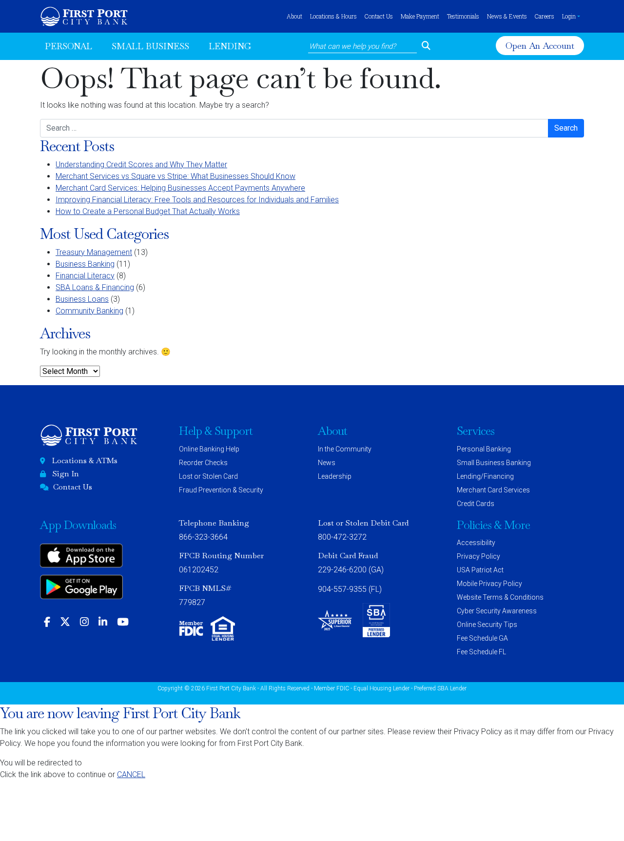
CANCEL (131, 774)
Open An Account (541, 45)
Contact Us (379, 16)
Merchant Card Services (493, 490)
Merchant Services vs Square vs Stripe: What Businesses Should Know (175, 176)
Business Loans (82, 299)
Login (569, 16)
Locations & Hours (333, 16)
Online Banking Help (209, 449)
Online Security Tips (487, 624)
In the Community (344, 449)
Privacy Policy (478, 556)
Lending (230, 46)
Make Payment (420, 16)
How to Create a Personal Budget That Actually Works (148, 211)
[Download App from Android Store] (81, 590)
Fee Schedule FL (481, 652)
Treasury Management (94, 252)
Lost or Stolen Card (208, 476)
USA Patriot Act (480, 570)
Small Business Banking (494, 463)
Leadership (334, 476)
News (326, 463)
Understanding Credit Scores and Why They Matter (141, 164)
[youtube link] (123, 622)
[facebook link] (47, 622)
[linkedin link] (102, 622)
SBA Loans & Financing (95, 287)
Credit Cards (475, 504)
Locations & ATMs (84, 460)
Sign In (65, 474)
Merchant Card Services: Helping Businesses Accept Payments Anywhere (180, 188)
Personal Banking (484, 449)
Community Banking (89, 310)
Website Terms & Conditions (500, 597)
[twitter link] (65, 622)
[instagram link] (84, 622)
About (294, 16)
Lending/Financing (485, 476)
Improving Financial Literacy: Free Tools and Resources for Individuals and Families (197, 199)
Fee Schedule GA (482, 638)
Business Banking (85, 264)
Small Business (150, 46)
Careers (544, 16)
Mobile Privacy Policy (489, 583)
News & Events (507, 16)
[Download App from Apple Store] (81, 559)
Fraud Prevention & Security (221, 490)
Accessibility (476, 543)
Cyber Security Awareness (497, 611)
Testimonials (463, 16)
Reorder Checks (203, 463)
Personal (68, 46)
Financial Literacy (85, 275)
